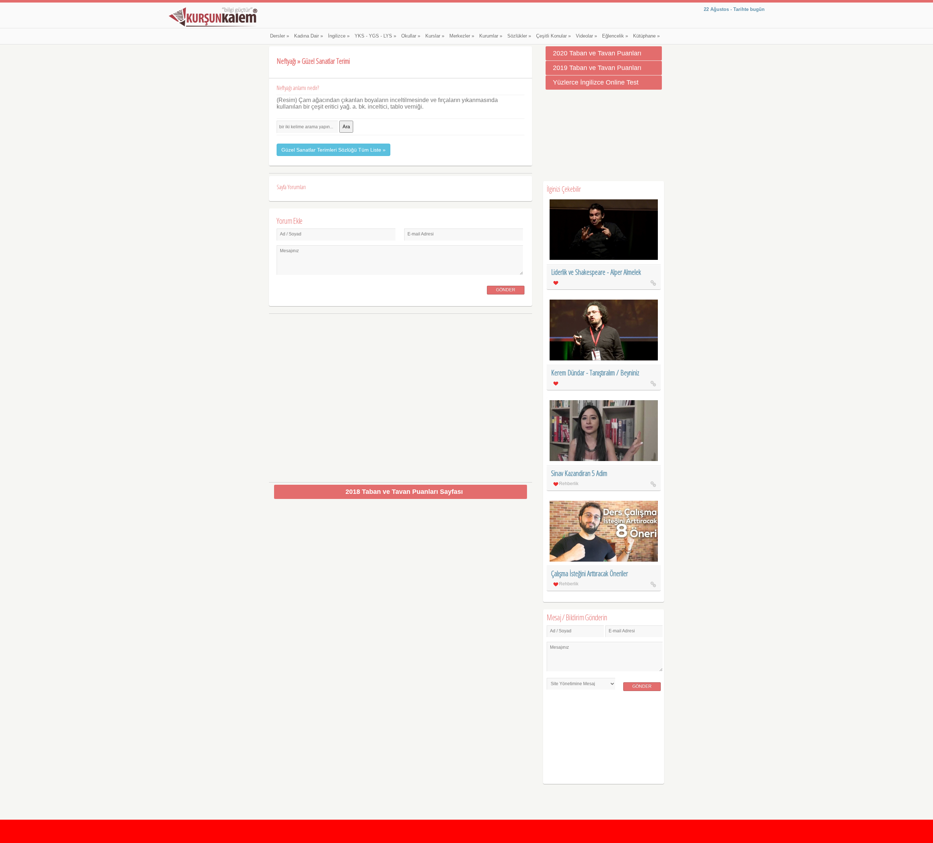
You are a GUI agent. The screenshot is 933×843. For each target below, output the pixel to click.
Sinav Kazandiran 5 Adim (579, 473)
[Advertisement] (400, 395)
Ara (346, 126)
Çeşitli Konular (553, 36)
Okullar (410, 36)
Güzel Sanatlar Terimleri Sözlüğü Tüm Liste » (333, 150)
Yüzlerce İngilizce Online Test (596, 82)
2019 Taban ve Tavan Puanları (597, 67)
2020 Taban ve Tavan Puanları (597, 53)
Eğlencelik (615, 36)
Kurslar (434, 36)
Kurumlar (490, 36)
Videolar (586, 36)
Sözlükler (519, 36)
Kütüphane (646, 36)
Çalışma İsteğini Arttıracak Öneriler (589, 573)
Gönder (505, 289)
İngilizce (339, 36)
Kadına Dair (308, 36)
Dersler (279, 36)
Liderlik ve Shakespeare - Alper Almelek (596, 272)
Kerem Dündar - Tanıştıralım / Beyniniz (595, 373)
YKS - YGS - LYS (375, 36)
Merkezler (461, 36)
